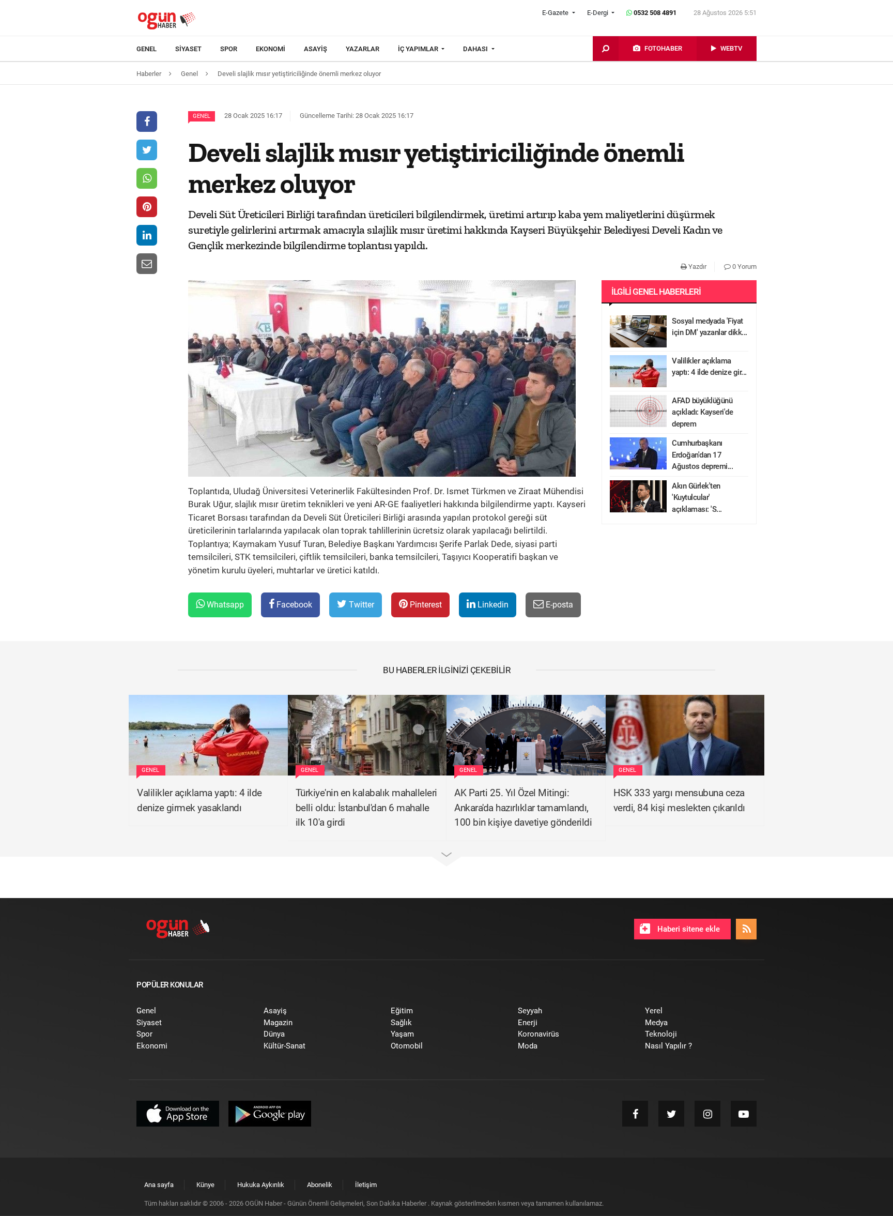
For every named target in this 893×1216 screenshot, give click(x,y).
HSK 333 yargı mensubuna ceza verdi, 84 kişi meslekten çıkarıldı (679, 800)
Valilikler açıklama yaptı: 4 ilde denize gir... (709, 366)
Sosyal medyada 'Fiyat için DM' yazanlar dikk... (709, 327)
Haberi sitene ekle (687, 929)
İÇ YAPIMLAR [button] (419, 49)
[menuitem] (155, 49)
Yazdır (696, 266)
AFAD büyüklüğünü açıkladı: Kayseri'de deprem (702, 412)
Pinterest (425, 605)
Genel (201, 116)
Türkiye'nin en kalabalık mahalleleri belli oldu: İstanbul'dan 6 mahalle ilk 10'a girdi (366, 807)
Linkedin (492, 605)
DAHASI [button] (476, 49)
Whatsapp (224, 605)
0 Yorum (744, 266)
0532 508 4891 (654, 13)
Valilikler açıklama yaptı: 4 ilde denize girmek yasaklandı (199, 800)
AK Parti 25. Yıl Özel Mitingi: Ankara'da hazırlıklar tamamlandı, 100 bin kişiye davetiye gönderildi (523, 807)
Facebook (293, 605)
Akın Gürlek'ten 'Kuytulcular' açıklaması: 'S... (697, 497)
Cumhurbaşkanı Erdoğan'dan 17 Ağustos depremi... (702, 454)
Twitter (360, 605)
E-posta (558, 605)
